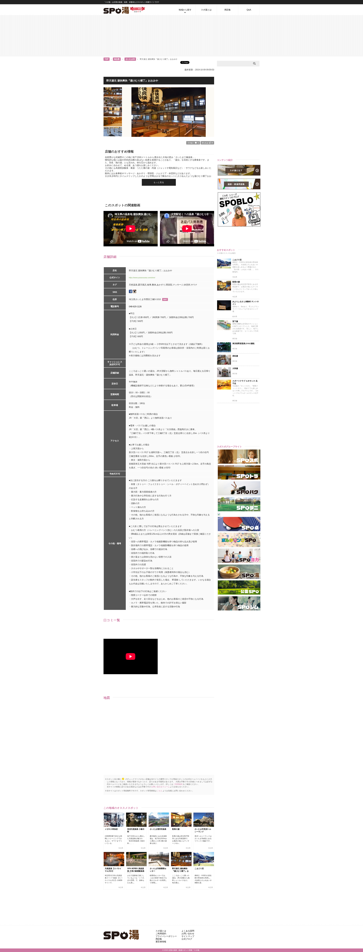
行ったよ (207, 143)
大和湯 (235, 368)
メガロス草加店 (111, 829)
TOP (106, 59)
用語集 (227, 9)
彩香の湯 (176, 829)
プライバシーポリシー (166, 936)
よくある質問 (188, 931)
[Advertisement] (181, 35)
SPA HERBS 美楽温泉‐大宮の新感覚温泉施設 (135, 871)
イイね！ (193, 143)
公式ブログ (187, 939)
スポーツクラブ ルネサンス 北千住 (245, 382)
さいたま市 (130, 59)
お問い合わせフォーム (160, 787)
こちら (159, 791)
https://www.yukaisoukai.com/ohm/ (142, 278)
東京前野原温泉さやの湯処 (243, 343)
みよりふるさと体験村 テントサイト (245, 302)
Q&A (249, 9)
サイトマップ (188, 936)
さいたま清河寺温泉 (158, 829)
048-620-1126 (135, 306)
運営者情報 (161, 941)
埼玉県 (117, 59)
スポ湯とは (206, 9)
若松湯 (235, 356)
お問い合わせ (188, 933)
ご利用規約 (178, 784)
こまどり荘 (199, 868)
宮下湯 (235, 321)
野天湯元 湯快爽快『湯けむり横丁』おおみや (180, 871)
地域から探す (185, 9)
